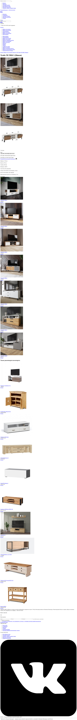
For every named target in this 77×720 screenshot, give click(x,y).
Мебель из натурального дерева (9, 49)
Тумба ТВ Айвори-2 (4, 483)
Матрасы (4, 43)
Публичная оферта (6, 629)
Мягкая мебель (5, 34)
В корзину (2, 158)
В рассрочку (12, 158)
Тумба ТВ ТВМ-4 (3, 278)
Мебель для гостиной (7, 30)
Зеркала (4, 45)
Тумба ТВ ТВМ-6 (3, 304)
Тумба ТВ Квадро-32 (4, 457)
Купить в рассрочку (5, 620)
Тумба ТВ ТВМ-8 (3, 355)
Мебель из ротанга (6, 47)
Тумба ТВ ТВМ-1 (3, 200)
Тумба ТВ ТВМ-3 (3, 252)
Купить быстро (7, 158)
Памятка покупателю (7, 638)
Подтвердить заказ (4, 622)
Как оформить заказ (6, 6)
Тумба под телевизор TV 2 (5, 385)
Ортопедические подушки (8, 50)
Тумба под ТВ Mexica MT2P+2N (6, 509)
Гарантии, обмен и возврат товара (9, 8)
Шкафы (4, 44)
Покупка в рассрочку (7, 7)
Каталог (4, 3)
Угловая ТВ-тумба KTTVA (5, 411)
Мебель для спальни (6, 29)
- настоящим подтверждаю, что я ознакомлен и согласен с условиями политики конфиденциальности (21, 621)
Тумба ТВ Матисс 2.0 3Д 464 (6, 554)
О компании (5, 15)
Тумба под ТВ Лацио (4, 437)
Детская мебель (6, 31)
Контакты (4, 4)
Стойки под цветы (6, 46)
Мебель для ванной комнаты (8, 48)
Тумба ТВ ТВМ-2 (3, 226)
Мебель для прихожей (7, 33)
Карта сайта (5, 625)
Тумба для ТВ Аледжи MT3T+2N (6, 580)
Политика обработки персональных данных (11, 630)
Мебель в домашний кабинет (8, 40)
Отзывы (4, 18)
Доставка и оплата (6, 5)
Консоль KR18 (3, 606)
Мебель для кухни (6, 32)
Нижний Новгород (4, 10)
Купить (1, 202)
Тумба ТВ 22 (2, 535)
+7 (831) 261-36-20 (11, 10)
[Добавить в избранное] (16, 159)
